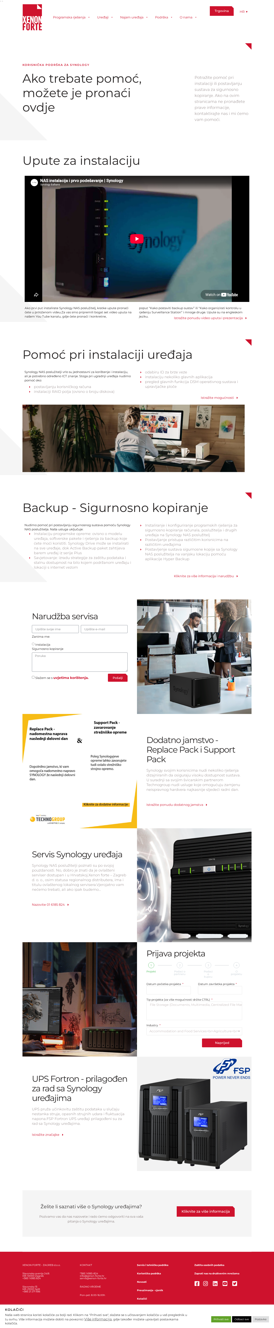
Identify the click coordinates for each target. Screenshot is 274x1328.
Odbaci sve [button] (241, 1319)
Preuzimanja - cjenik (150, 1290)
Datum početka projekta (164, 984)
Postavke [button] (261, 1319)
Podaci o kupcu (208, 974)
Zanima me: (41, 636)
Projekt (151, 971)
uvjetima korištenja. (70, 678)
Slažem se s (61, 678)
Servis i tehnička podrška (152, 1265)
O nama (186, 17)
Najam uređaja (131, 17)
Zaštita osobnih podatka (209, 1265)
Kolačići (142, 1298)
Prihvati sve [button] (221, 1319)
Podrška (161, 17)
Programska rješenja (69, 17)
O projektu (236, 972)
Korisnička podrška (149, 1273)
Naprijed (222, 1043)
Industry (152, 1025)
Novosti (142, 1281)
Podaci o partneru (180, 972)
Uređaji (103, 17)
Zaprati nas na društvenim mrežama (216, 1273)
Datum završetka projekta (216, 984)
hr (244, 12)
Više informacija (98, 1319)
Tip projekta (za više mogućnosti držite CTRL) (178, 999)
